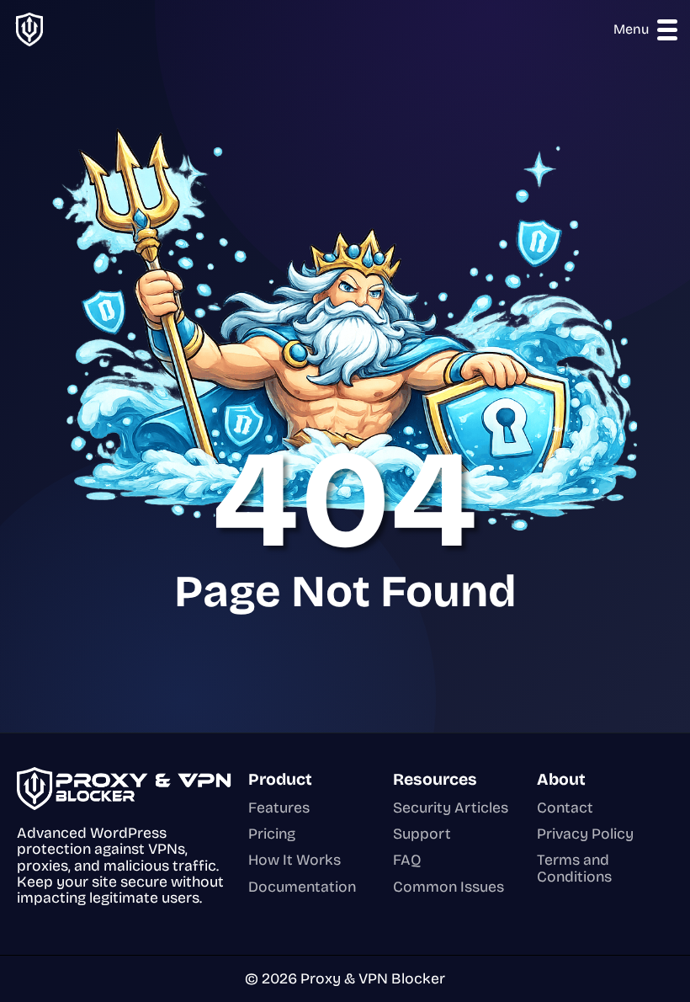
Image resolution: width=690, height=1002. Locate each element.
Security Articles (450, 808)
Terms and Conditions (574, 868)
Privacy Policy (585, 834)
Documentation (302, 887)
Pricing (271, 834)
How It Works (294, 860)
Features (279, 808)
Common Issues (448, 887)
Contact (565, 808)
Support (422, 834)
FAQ (407, 860)
